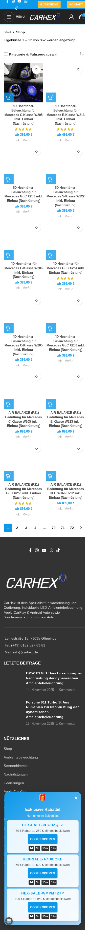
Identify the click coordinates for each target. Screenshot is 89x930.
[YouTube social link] (44, 550)
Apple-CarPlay (15, 791)
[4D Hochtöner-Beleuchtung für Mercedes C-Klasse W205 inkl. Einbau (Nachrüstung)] (23, 313)
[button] (9, 921)
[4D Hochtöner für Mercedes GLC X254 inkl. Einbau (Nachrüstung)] (65, 240)
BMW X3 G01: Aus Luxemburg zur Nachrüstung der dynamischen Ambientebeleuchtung (54, 678)
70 (54, 528)
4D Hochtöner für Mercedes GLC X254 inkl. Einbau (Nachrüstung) (65, 268)
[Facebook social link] (30, 550)
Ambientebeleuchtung (21, 757)
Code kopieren (42, 839)
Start (7, 32)
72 (72, 528)
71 (63, 528)
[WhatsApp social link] (51, 550)
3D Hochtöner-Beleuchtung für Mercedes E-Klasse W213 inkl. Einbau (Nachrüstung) (65, 114)
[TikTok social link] (17, 8)
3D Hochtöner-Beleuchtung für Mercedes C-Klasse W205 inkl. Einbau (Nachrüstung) (23, 114)
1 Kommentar (65, 690)
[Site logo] (45, 17)
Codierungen (14, 783)
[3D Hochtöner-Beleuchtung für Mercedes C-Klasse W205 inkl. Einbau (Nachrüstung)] (23, 82)
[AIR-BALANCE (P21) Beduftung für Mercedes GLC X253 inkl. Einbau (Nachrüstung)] (23, 461)
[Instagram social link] (36, 550)
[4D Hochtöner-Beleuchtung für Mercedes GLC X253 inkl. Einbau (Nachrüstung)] (65, 313)
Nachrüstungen (16, 774)
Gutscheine (49, 4)
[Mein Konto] (71, 17)
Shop (8, 749)
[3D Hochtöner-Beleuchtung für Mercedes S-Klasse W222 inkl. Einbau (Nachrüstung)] (65, 164)
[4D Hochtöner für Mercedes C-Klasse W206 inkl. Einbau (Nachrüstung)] (23, 240)
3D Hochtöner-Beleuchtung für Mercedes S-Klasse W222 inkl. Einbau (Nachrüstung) (65, 196)
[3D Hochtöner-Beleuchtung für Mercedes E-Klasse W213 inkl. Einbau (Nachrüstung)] (65, 82)
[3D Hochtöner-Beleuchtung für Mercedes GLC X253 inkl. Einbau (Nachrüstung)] (23, 164)
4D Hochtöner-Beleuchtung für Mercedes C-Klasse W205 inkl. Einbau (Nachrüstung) (23, 345)
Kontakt (76, 4)
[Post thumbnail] (13, 681)
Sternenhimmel (15, 766)
